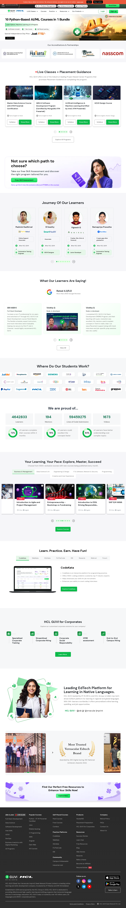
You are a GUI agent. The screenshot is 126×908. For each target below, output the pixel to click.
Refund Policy (105, 819)
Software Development (13, 827)
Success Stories (82, 836)
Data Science (10, 823)
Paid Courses (57, 819)
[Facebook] (78, 881)
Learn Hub (80, 840)
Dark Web (32, 845)
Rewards (79, 856)
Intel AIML (9, 831)
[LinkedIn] (89, 881)
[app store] (113, 877)
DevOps (8, 838)
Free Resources (82, 844)
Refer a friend (81, 860)
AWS (30, 837)
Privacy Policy (90, 904)
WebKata (56, 840)
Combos (56, 827)
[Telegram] (84, 887)
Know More (25, 122)
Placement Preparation (84, 823)
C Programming (34, 833)
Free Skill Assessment (24, 180)
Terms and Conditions (77, 904)
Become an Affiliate (83, 864)
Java (30, 825)
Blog (78, 848)
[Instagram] (84, 881)
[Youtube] (89, 887)
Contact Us (104, 827)
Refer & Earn (112, 890)
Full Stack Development (13, 819)
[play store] (113, 883)
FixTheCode (57, 848)
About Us (103, 830)
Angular (32, 841)
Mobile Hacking (34, 829)
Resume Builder (83, 867)
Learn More (64, 655)
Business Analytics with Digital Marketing (13, 843)
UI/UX (7, 835)
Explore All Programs (63, 140)
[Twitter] (78, 887)
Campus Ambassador (61, 861)
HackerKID (80, 819)
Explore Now (63, 796)
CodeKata (56, 836)
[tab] (23, 471)
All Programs (10, 849)
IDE (54, 852)
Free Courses (57, 823)
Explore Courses (63, 529)
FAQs (102, 823)
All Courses (33, 849)
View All (63, 348)
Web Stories (80, 852)
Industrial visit (58, 865)
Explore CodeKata (68, 589)
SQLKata (56, 844)
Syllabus (12, 122)
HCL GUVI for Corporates (85, 827)
